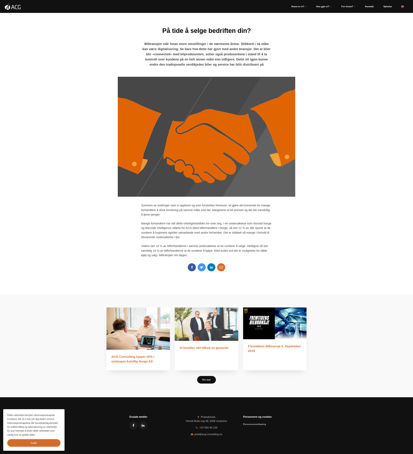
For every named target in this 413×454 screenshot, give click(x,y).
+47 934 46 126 (208, 427)
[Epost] (221, 267)
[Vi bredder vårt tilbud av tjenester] (206, 324)
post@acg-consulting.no (208, 434)
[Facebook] (192, 267)
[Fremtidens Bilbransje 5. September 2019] (275, 323)
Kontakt (369, 6)
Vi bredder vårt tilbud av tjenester (204, 348)
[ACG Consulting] (12, 6)
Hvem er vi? (298, 6)
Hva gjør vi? (323, 6)
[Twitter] (202, 267)
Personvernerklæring (254, 424)
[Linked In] (211, 267)
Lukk (34, 443)
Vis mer (206, 379)
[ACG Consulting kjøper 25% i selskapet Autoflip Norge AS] (138, 328)
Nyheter (387, 6)
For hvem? (347, 6)
